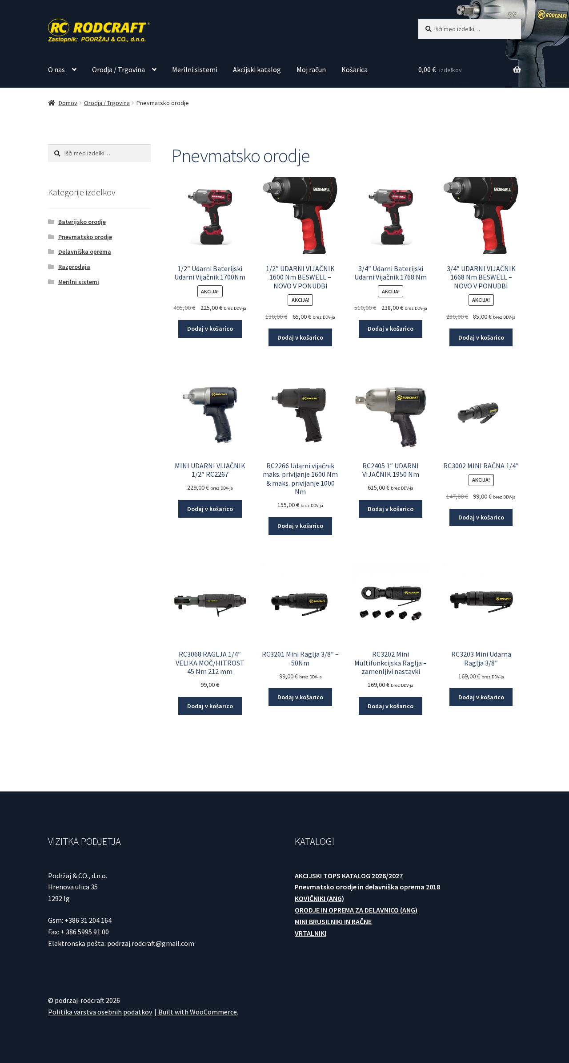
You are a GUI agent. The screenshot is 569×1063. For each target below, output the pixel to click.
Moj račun (311, 69)
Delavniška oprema (84, 251)
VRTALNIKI (310, 933)
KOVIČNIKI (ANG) (319, 898)
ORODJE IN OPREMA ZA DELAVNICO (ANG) (356, 909)
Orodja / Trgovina (118, 69)
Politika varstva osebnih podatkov (100, 1011)
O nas (56, 69)
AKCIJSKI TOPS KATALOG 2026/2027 (349, 875)
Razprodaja (74, 267)
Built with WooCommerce (197, 1011)
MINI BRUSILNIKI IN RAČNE (333, 921)
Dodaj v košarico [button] (210, 329)
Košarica (354, 69)
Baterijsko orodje (82, 222)
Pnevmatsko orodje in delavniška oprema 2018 (367, 886)
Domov (68, 103)
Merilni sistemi (194, 69)
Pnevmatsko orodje (85, 237)
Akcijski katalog (257, 69)
